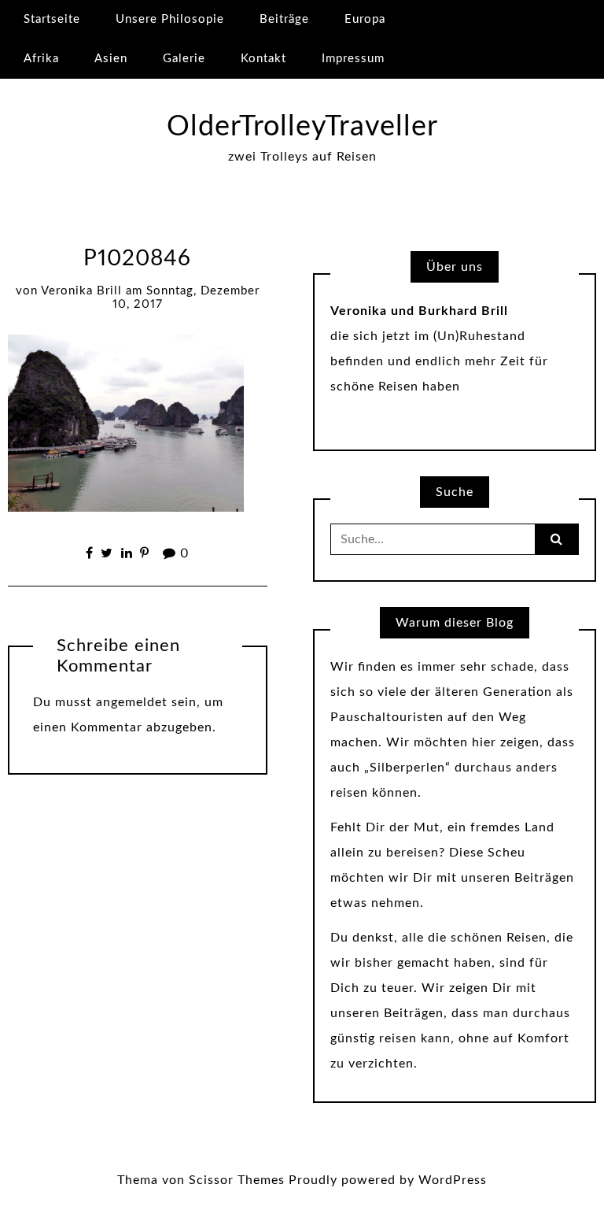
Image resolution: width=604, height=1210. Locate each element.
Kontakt (263, 59)
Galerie (184, 59)
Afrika (41, 59)
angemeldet (132, 702)
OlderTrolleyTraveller (302, 127)
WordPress (452, 1180)
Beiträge (284, 19)
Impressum (353, 59)
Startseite (52, 19)
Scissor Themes (237, 1180)
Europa (364, 19)
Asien (110, 59)
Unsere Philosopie (170, 19)
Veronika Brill (81, 291)
